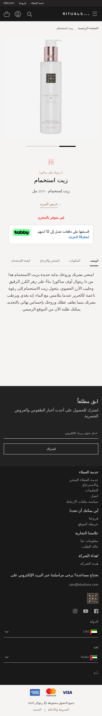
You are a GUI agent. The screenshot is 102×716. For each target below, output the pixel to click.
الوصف (94, 260)
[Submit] (29, 14)
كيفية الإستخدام (20, 260)
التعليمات (91, 490)
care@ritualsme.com (83, 584)
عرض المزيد (49, 204)
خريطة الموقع (88, 524)
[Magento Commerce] (78, 14)
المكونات (74, 260)
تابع (96, 672)
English (9, 3)
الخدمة (37, 709)
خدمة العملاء (37, 3)
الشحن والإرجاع (49, 260)
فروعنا (22, 3)
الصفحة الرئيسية (88, 28)
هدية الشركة (89, 563)
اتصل (94, 496)
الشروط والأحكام (58, 709)
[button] (34, 146)
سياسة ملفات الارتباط (82, 502)
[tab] (92, 259)
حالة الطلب (90, 546)
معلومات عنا (89, 541)
